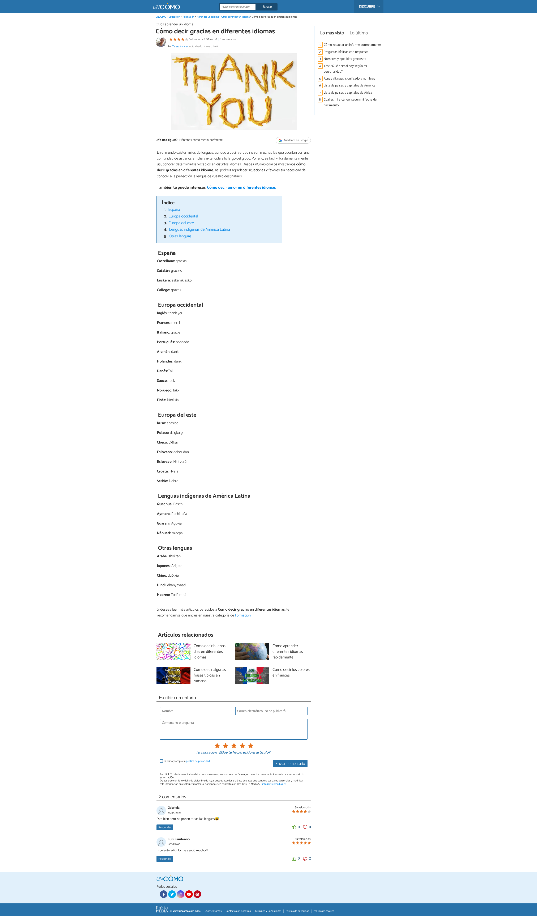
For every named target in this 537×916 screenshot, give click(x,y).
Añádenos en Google (295, 140)
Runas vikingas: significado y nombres (349, 78)
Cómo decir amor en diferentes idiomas (241, 187)
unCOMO (161, 17)
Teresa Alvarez (180, 46)
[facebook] (163, 894)
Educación (174, 17)
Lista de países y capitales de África (348, 93)
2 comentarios (228, 39)
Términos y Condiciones (268, 911)
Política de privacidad (297, 911)
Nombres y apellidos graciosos (345, 59)
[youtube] (189, 894)
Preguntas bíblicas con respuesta (346, 52)
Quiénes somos (213, 911)
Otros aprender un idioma (235, 17)
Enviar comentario (290, 763)
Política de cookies (323, 911)
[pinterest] (197, 894)
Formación (188, 17)
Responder (164, 827)
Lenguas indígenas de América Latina (199, 229)
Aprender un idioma (208, 17)
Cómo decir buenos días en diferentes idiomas (209, 651)
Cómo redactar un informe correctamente (352, 45)
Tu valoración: (206, 752)
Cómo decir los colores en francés (291, 672)
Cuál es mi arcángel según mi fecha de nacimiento (350, 102)
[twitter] (172, 894)
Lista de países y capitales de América (349, 85)
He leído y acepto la (187, 761)
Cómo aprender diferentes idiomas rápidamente (287, 651)
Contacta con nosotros (238, 911)
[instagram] (180, 894)
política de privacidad (198, 761)
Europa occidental (183, 216)
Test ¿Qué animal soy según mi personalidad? (345, 69)
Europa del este (181, 223)
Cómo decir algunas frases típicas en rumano (210, 675)
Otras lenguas (180, 236)
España (174, 209)
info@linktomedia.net (274, 784)
